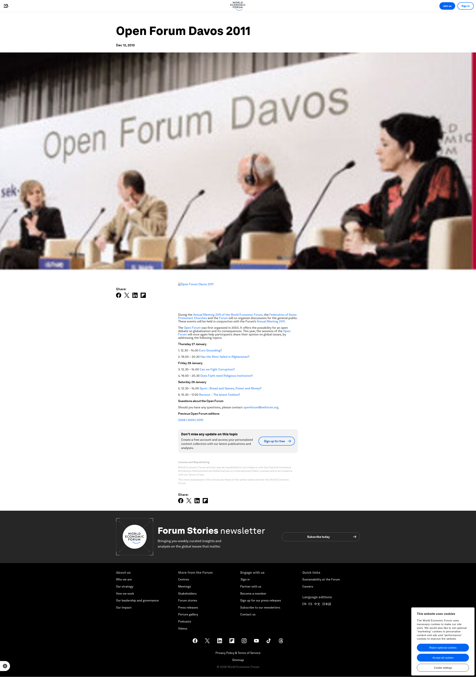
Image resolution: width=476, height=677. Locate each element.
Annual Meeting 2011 (271, 321)
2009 (190, 420)
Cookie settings (443, 667)
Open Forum (192, 327)
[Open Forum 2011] (238, 296)
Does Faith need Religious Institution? (226, 375)
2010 (200, 420)
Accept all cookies (443, 657)
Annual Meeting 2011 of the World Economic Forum (228, 314)
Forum (223, 318)
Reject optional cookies (442, 647)
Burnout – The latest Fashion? (219, 394)
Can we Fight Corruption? (217, 369)
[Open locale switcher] (5, 666)
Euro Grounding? (210, 350)
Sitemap (238, 660)
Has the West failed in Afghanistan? (224, 356)
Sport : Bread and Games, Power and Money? (230, 388)
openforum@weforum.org (260, 407)
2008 (182, 420)
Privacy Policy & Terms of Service (238, 653)
